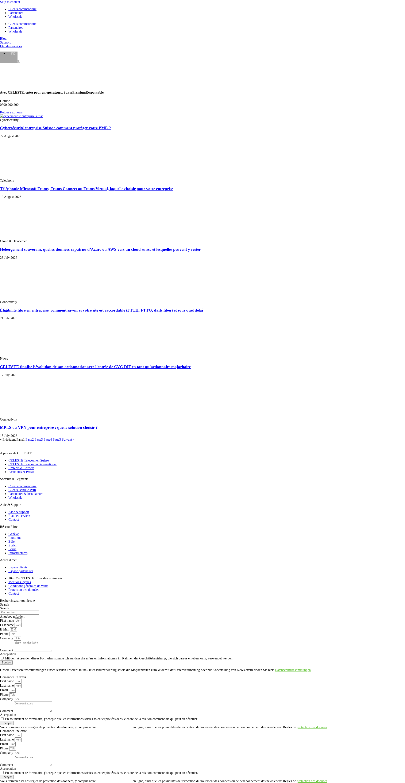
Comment (7, 650)
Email (4, 690)
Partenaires (15, 13)
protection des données (312, 727)
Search (4, 604)
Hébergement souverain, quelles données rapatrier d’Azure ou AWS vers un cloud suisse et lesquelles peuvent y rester (100, 249)
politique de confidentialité (114, 727)
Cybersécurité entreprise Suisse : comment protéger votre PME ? (55, 128)
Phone (4, 634)
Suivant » (68, 439)
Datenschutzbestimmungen (293, 670)
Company (7, 638)
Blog (3, 38)
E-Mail (5, 629)
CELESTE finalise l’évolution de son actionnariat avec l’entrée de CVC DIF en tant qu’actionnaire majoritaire (95, 367)
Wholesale (15, 16)
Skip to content (10, 2)
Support (5, 42)
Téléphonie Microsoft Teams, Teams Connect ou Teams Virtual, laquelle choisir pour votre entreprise (86, 189)
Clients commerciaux (22, 9)
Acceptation (8, 654)
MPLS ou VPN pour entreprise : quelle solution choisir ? (49, 427)
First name (7, 620)
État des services (11, 46)
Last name (7, 625)
